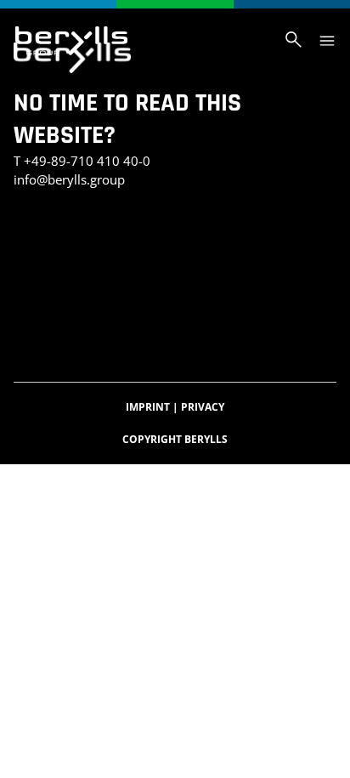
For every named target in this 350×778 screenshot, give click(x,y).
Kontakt (173, 241)
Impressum (48, 277)
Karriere (190, 312)
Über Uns (196, 295)
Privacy (202, 407)
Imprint (152, 407)
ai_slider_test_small (168, 223)
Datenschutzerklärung (243, 259)
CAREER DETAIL (186, 330)
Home (143, 312)
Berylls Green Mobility (156, 277)
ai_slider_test (57, 223)
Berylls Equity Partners (89, 295)
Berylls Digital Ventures (90, 259)
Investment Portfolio (79, 241)
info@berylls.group (69, 179)
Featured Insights (69, 312)
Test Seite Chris (250, 241)
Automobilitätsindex (77, 330)
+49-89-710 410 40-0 (87, 160)
